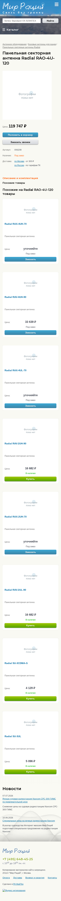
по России (19, 165)
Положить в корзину (20, 135)
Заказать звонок (20, 142)
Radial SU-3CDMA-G (16, 663)
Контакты (52, 878)
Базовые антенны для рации (42, 44)
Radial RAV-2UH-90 (15, 443)
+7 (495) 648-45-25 (18, 859)
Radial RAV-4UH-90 (15, 297)
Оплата (6, 878)
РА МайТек (18, 884)
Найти (50, 20)
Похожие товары (14, 182)
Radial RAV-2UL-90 (15, 589)
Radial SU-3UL (13, 736)
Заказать (30, 259)
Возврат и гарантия (34, 878)
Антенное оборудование (14, 44)
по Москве (19, 161)
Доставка (17, 878)
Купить (30, 479)
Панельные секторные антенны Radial (21, 47)
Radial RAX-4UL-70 (15, 370)
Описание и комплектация (20, 178)
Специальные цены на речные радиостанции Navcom (29, 821)
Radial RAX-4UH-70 (16, 224)
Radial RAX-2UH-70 (16, 516)
